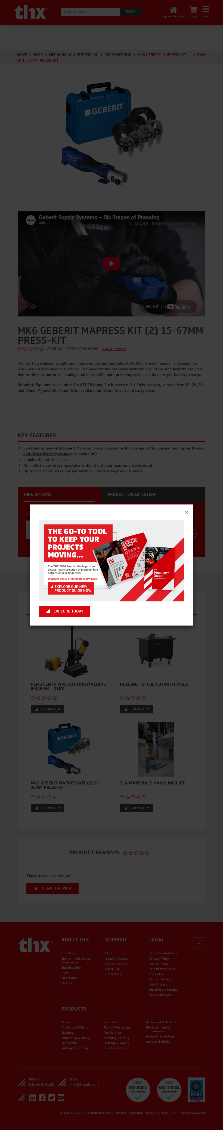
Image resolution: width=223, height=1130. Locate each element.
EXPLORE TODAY (68, 611)
